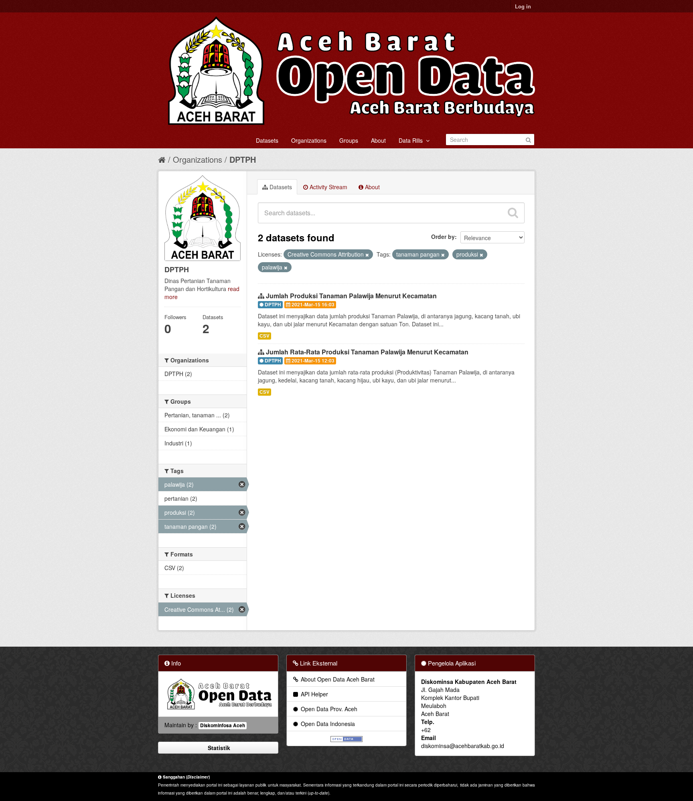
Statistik (218, 748)
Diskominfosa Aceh (222, 725)
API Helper (313, 694)
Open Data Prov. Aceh (328, 709)
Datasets (267, 140)
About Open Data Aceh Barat (337, 679)
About (378, 140)
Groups (348, 140)
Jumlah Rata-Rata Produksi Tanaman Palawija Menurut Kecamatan (367, 351)
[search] (513, 213)
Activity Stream (327, 187)
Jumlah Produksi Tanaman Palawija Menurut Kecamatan (351, 295)
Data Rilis (412, 140)
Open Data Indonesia (327, 724)
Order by (443, 237)
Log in (523, 6)
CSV (264, 335)
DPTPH (242, 159)
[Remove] (367, 254)
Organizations (308, 140)
